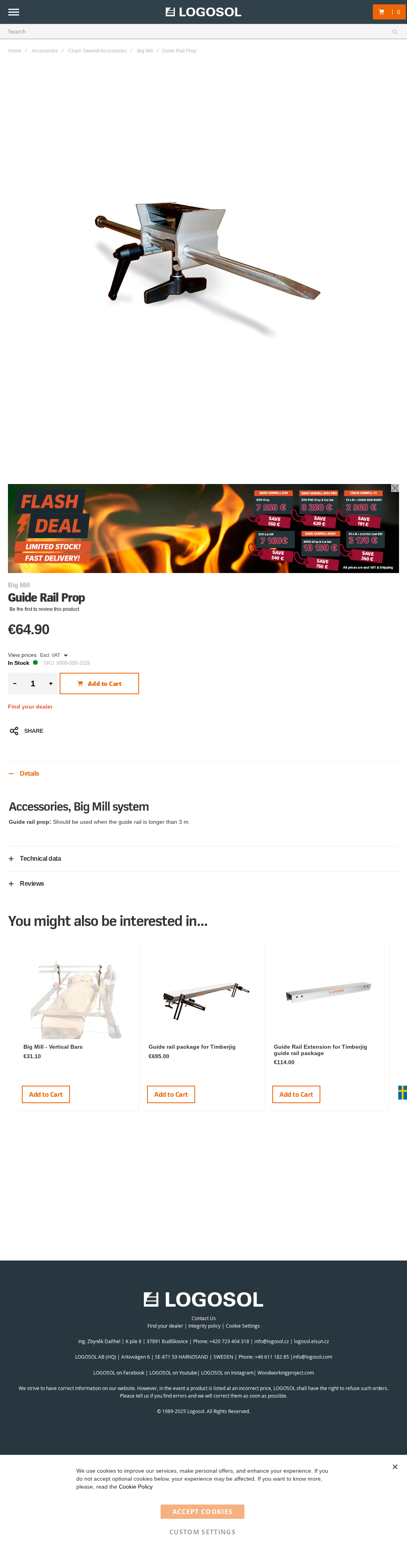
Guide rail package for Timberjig (192, 1047)
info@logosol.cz (271, 1341)
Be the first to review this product (44, 609)
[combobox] (203, 31)
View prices (22, 655)
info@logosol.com (312, 1356)
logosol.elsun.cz (311, 1341)
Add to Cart (46, 1094)
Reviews (32, 883)
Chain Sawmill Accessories (97, 51)
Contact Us (204, 1318)
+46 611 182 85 (272, 1356)
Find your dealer (30, 706)
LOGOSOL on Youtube (173, 1372)
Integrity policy (204, 1326)
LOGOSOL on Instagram (227, 1372)
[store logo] (203, 12)
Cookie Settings (243, 1326)
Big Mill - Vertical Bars (53, 1047)
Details (29, 773)
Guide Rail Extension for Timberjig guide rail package (320, 1050)
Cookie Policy (136, 1486)
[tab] (203, 773)
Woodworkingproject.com (286, 1372)
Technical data (40, 858)
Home (14, 51)
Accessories (45, 51)
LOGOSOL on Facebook (118, 1372)
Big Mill (145, 51)
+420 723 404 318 (229, 1341)
